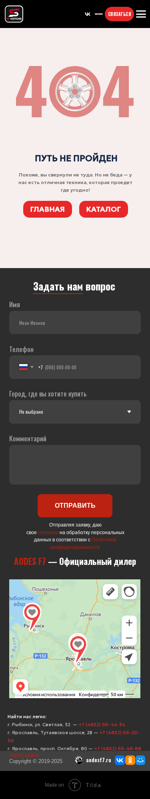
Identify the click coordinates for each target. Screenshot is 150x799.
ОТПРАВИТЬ (75, 505)
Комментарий (27, 438)
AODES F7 (30, 561)
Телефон (21, 349)
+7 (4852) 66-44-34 (101, 724)
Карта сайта (23, 755)
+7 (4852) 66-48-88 (117, 748)
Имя (14, 304)
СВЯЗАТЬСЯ (119, 14)
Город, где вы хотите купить (48, 393)
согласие (48, 532)
